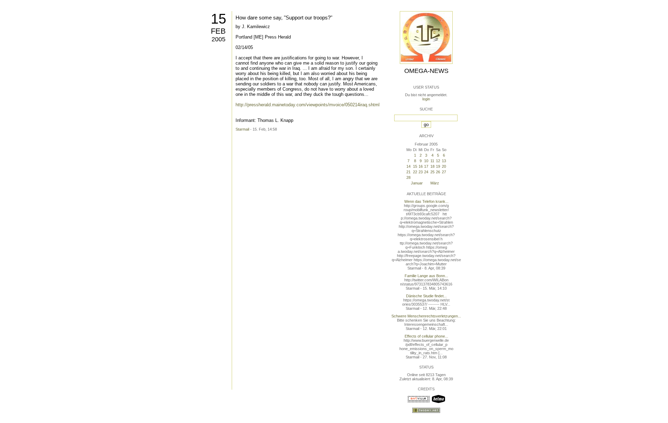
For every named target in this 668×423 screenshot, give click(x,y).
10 (426, 161)
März (434, 183)
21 (408, 172)
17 (426, 166)
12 (438, 161)
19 (438, 166)
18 (432, 166)
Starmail (242, 129)
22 (415, 172)
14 (408, 166)
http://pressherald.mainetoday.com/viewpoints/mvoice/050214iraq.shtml (308, 104)
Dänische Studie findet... (426, 296)
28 (408, 177)
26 (438, 172)
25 (432, 172)
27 (444, 172)
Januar (417, 183)
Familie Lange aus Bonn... (426, 276)
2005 (218, 39)
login (426, 99)
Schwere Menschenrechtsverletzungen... (426, 316)
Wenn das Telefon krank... (426, 201)
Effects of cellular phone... (426, 336)
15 (218, 18)
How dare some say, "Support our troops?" (284, 17)
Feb (218, 31)
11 (432, 161)
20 (444, 166)
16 (421, 166)
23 (421, 172)
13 (444, 161)
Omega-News (426, 70)
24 (426, 172)
